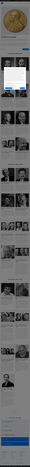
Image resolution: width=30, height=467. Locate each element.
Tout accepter (22, 88)
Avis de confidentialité (10, 83)
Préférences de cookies (9, 88)
